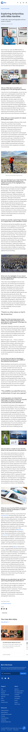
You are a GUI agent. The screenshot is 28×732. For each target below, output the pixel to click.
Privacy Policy (9, 729)
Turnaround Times (5, 694)
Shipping (3, 692)
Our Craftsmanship (19, 692)
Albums (15, 546)
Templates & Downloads (6, 714)
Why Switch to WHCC (19, 690)
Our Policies (3, 729)
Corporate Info (15, 729)
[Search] (17, 2)
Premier (2, 700)
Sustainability (17, 696)
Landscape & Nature (6, 603)
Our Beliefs (17, 694)
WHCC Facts (17, 704)
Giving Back (17, 698)
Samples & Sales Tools (6, 721)
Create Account (4, 702)
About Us (16, 689)
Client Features (5, 8)
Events (16, 700)
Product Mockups (5, 718)
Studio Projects (4, 712)
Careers (16, 702)
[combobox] (17, 2)
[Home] (3, 2)
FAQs (2, 698)
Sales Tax (3, 696)
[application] (24, 728)
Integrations (3, 720)
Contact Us (3, 690)
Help (2, 689)
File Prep (3, 716)
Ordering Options (4, 710)
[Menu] (26, 2)
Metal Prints (19, 529)
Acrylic (5, 535)
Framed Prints (5, 515)
